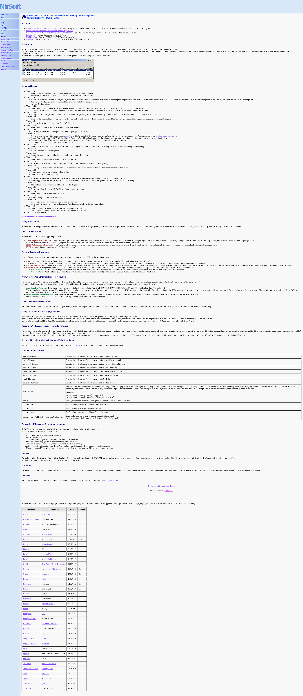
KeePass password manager (166, 136)
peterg (44, 579)
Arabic (25, 514)
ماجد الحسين (47, 514)
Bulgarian (27, 524)
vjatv (43, 684)
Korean (26, 594)
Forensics (4, 64)
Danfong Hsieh (47, 669)
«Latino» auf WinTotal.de (51, 569)
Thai (25, 674)
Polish (25, 609)
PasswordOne (47, 554)
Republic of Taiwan (49, 664)
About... (3, 33)
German (26, 569)
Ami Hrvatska (47, 534)
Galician (26, 564)
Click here (80, 345)
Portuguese (27, 614)
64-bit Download (6, 58)
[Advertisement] (102, 6)
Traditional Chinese (30, 669)
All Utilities (5, 39)
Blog (2, 17)
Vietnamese (27, 688)
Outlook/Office (6, 55)
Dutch (25, 539)
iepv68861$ (169, 491)
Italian (25, 589)
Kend (44, 638)
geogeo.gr (45, 574)
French (25, 554)
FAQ (2, 23)
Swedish (26, 659)
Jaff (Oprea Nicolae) (49, 624)
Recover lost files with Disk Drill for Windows (43, 29)
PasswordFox (31, 35)
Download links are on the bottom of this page (40, 216)
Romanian (27, 624)
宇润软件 (45, 644)
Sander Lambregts (48, 544)
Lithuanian (27, 599)
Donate (3, 36)
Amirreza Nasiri (47, 604)
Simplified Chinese (30, 638)
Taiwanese (27, 664)
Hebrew (26, 579)
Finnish (26, 549)
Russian (26, 629)
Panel (3, 61)
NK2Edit (29, 39)
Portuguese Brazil (29, 619)
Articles (3, 69)
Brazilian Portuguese (31, 519)
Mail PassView (32, 37)
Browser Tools (6, 47)
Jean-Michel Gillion (49, 559)
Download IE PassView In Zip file (161, 486)
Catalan (26, 529)
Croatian (26, 534)
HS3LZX (45, 674)
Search (3, 20)
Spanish (26, 654)
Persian (26, 604)
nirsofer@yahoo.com (110, 480)
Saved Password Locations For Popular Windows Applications (49, 31)
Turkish (26, 679)
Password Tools (6, 42)
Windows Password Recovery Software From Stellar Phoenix (49, 33)
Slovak (25, 649)
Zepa (43, 614)
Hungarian (27, 584)
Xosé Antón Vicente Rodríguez (53, 564)
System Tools (6, 45)
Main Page (4, 14)
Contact (3, 31)
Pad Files (4, 28)
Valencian (27, 684)
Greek (25, 574)
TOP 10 (3, 25)
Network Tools (6, 53)
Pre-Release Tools (7, 66)
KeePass (68, 136)
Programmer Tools (7, 50)
